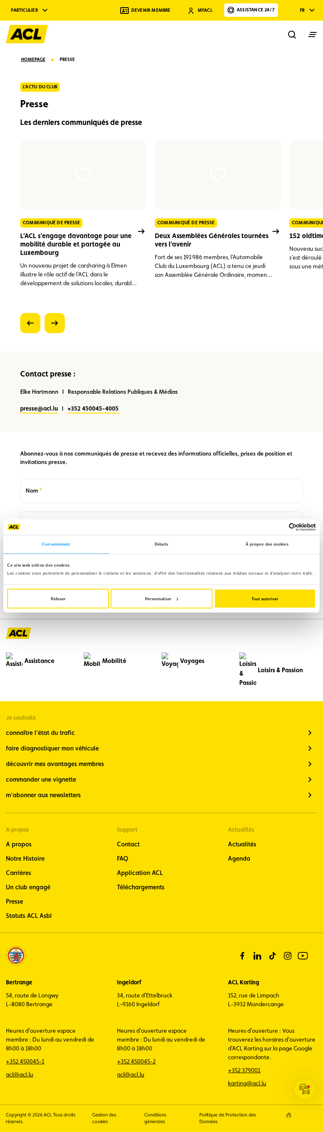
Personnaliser (158, 598)
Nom (34, 490)
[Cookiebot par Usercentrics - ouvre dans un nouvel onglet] (279, 527)
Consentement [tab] (56, 544)
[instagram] (288, 956)
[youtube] (303, 956)
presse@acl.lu (39, 408)
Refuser (58, 598)
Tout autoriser (265, 598)
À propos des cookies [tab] (267, 544)
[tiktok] (272, 956)
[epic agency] (289, 1115)
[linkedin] (257, 956)
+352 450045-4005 (93, 408)
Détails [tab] (161, 544)
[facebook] (242, 956)
